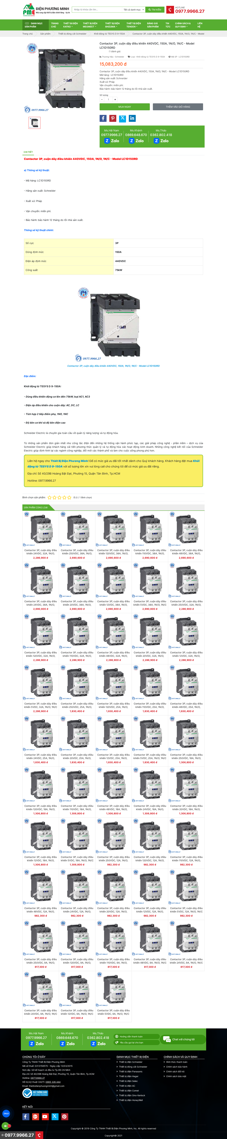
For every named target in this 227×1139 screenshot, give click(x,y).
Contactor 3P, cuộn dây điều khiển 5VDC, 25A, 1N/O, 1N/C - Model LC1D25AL (149, 758)
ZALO (6, 1114)
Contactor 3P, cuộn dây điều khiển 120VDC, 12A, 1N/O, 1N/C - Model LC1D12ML (150, 860)
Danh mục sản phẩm (34, 25)
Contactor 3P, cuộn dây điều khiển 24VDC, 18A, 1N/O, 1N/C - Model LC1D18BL (150, 809)
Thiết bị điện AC (127, 1085)
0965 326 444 (53, 1082)
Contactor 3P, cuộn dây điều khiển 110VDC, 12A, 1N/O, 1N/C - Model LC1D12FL (186, 860)
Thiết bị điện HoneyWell (131, 1100)
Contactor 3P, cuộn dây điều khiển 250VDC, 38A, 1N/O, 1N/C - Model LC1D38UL (77, 553)
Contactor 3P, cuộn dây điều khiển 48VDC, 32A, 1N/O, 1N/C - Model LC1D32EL (113, 656)
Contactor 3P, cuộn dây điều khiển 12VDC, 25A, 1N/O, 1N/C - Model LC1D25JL (113, 758)
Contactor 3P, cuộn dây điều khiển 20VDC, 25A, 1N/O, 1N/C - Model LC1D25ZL (77, 758)
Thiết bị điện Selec (128, 1081)
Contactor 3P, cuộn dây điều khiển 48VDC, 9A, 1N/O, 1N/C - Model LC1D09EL (149, 962)
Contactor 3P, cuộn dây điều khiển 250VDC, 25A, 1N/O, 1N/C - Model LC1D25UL (77, 707)
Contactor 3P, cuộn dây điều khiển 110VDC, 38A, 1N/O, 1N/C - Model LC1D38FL (150, 553)
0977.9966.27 (111, 135)
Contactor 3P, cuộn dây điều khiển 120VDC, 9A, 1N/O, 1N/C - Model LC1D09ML (77, 962)
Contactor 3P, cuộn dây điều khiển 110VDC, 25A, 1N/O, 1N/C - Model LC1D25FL (150, 707)
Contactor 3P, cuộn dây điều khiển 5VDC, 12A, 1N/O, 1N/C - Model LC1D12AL (186, 911)
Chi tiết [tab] (28, 152)
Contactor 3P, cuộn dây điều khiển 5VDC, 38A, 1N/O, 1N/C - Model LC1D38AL (149, 604)
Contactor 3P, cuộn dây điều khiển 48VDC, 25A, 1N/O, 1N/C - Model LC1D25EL (186, 707)
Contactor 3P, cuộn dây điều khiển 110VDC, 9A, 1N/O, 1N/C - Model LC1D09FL (113, 962)
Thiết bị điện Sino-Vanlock (132, 1095)
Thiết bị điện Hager (128, 1076)
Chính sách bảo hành (176, 1066)
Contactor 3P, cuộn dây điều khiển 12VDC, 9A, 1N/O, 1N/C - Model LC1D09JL (77, 1014)
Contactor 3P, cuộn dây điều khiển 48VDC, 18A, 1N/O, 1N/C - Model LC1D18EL (113, 809)
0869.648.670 (136, 135)
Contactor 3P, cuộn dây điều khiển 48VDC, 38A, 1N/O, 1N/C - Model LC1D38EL (186, 553)
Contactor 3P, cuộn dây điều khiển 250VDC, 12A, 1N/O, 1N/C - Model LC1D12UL (113, 860)
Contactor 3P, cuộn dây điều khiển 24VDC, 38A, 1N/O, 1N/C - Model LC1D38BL (40, 604)
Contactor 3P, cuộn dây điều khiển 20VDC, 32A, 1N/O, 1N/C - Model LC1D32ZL (150, 656)
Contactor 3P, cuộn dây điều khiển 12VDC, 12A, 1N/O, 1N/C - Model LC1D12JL (150, 911)
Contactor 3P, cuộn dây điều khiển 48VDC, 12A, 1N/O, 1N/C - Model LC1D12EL (40, 911)
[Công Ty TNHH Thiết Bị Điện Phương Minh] (46, 9)
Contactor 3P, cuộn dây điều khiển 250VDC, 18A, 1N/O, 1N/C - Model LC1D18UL (186, 758)
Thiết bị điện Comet (129, 1090)
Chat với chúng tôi (183, 1039)
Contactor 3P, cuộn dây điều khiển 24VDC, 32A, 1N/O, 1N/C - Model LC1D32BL (40, 553)
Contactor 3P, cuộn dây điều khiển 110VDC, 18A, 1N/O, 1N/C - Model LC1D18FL (77, 809)
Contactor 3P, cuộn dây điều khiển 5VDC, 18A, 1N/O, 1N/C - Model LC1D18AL (77, 860)
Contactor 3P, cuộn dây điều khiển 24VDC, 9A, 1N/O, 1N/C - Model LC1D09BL (186, 962)
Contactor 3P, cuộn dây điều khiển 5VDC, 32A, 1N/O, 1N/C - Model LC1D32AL (40, 707)
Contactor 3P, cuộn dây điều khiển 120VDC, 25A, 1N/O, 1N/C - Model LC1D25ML (113, 707)
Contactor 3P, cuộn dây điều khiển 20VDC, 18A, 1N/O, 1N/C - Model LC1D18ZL (186, 809)
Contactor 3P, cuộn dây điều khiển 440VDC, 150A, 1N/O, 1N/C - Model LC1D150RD (113, 365)
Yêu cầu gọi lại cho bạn (131, 1042)
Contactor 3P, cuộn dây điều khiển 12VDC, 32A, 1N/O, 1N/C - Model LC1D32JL (186, 656)
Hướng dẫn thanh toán (131, 1036)
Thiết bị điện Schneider (130, 1062)
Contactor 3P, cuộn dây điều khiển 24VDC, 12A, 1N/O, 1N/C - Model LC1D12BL (77, 911)
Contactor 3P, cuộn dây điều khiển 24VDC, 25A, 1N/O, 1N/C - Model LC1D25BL (40, 758)
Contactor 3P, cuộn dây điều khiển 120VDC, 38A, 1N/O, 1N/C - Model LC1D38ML (113, 553)
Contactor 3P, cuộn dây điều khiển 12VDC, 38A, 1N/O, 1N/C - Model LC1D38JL (113, 604)
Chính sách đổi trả (175, 1071)
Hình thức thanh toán (176, 1062)
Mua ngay (124, 106)
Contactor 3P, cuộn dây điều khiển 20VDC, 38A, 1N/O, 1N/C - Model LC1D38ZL (77, 604)
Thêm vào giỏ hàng (178, 106)
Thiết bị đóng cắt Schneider (133, 1066)
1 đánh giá (114, 51)
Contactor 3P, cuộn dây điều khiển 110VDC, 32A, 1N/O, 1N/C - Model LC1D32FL (77, 656)
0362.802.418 (161, 135)
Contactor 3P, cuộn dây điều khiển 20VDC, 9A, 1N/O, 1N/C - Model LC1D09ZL (40, 1014)
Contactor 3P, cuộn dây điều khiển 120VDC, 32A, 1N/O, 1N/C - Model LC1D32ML (40, 656)
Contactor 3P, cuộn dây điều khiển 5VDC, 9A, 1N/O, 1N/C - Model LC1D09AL (113, 1014)
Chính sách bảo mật (176, 1076)
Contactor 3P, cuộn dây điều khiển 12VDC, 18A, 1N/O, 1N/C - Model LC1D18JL (40, 860)
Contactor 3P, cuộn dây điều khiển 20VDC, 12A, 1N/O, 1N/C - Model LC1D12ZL (113, 911)
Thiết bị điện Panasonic (131, 1071)
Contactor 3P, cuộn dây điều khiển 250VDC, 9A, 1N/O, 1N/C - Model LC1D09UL (40, 962)
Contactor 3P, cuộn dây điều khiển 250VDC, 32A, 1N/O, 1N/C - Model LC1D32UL (186, 604)
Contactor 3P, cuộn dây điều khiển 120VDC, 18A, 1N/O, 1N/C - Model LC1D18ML (40, 809)
